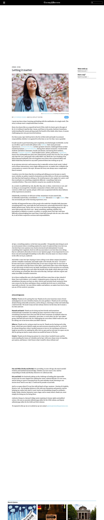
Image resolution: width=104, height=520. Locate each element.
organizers (62, 152)
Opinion (14, 67)
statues (62, 197)
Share (66, 117)
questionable (41, 197)
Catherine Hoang (20, 117)
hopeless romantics (24, 152)
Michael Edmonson (48, 113)
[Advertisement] (41, 229)
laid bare (44, 145)
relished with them (27, 147)
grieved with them (31, 149)
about (54, 197)
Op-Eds (18, 67)
